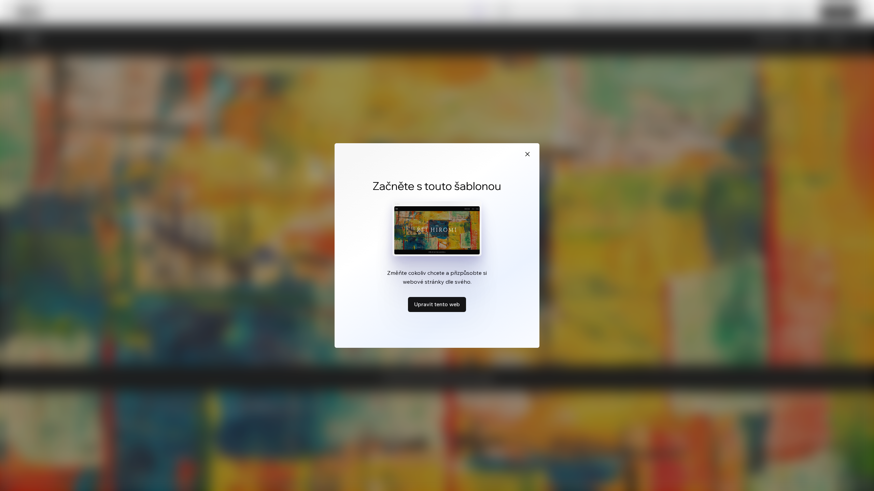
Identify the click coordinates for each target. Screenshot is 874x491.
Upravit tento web (437, 304)
